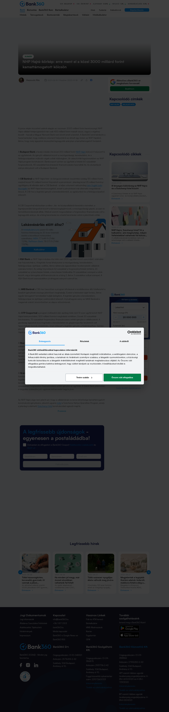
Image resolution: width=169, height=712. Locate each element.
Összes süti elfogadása (122, 377)
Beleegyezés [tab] (45, 341)
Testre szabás (82, 377)
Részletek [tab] (84, 341)
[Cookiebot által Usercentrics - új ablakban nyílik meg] (129, 333)
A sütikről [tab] (124, 341)
